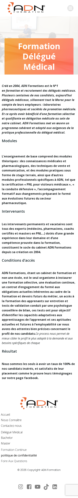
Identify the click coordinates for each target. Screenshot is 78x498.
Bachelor (7, 438)
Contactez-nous (11, 426)
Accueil (5, 415)
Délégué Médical (11, 432)
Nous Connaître (11, 420)
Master (5, 443)
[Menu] (70, 8)
